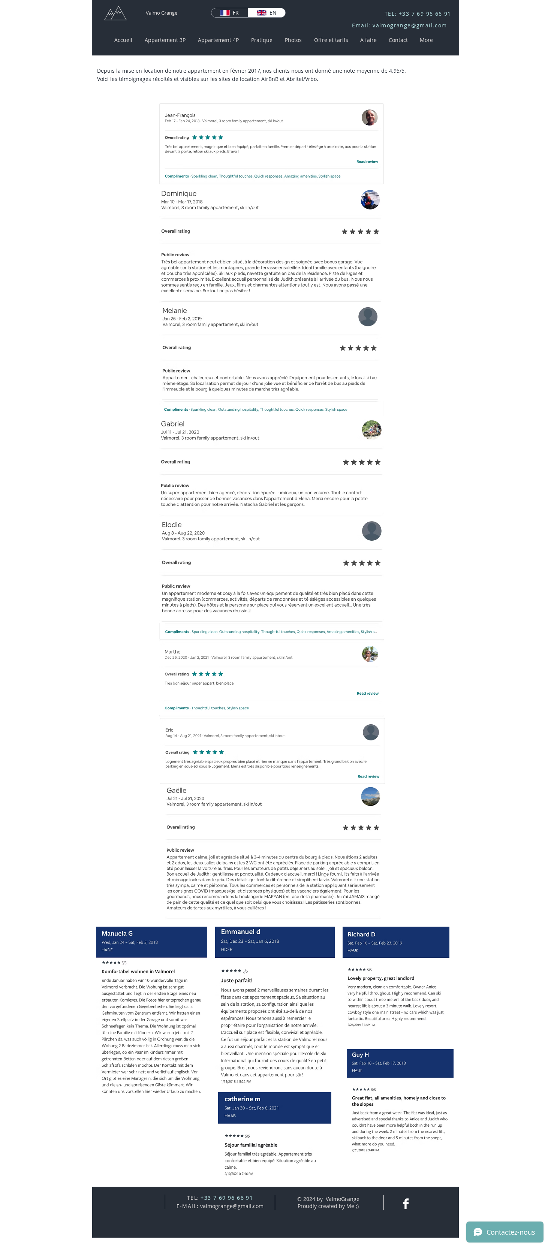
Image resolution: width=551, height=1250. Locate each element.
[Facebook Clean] (405, 1203)
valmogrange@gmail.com (410, 25)
